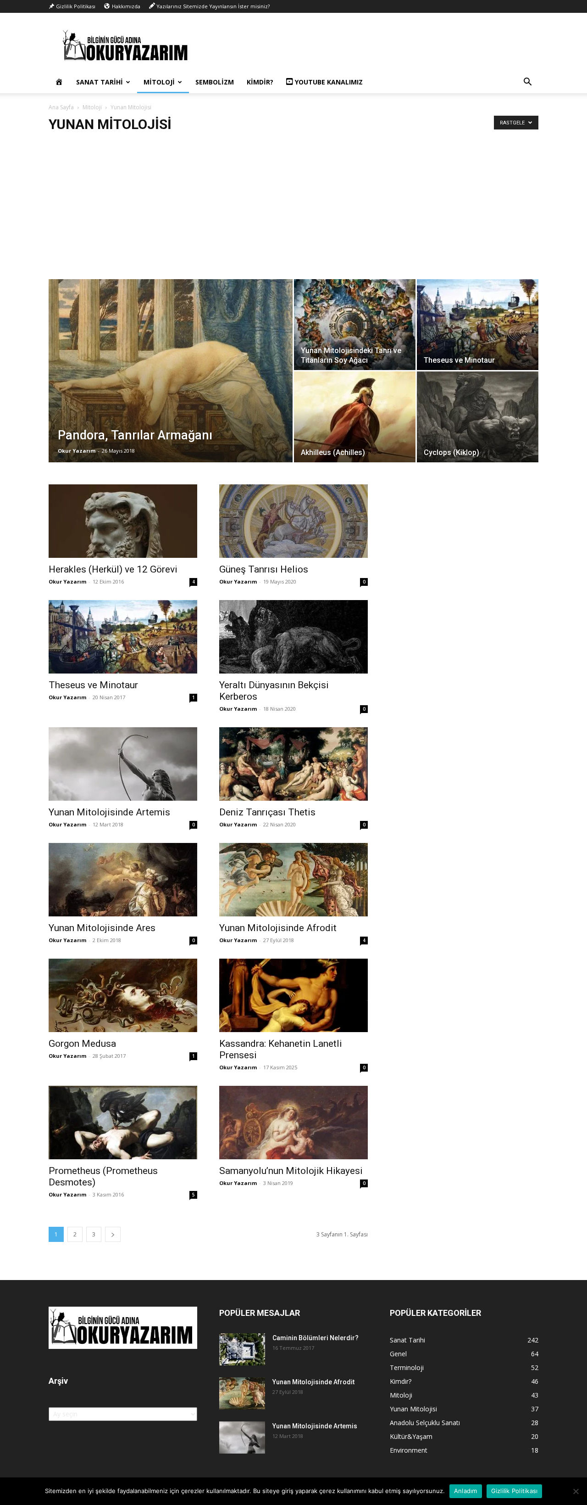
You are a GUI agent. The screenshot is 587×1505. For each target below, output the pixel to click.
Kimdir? (260, 82)
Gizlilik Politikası (514, 1490)
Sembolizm (214, 82)
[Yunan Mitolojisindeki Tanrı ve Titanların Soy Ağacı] (354, 324)
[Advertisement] (293, 210)
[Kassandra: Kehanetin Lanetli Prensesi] (293, 995)
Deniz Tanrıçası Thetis (267, 812)
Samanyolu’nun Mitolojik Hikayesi (291, 1170)
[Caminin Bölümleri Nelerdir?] (242, 1349)
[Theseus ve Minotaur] (477, 324)
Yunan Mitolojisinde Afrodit (278, 927)
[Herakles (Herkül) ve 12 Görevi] (123, 521)
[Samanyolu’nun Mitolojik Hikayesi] (293, 1122)
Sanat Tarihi (99, 82)
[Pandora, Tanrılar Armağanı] (171, 385)
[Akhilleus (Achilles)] (354, 416)
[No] (575, 1491)
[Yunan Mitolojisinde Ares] (123, 879)
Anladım (465, 1490)
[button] (527, 83)
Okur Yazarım (76, 450)
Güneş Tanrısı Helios (263, 569)
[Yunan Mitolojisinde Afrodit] (293, 879)
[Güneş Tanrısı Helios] (293, 521)
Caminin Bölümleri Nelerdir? (315, 1338)
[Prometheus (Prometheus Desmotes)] (123, 1122)
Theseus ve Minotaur (93, 685)
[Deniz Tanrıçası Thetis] (293, 764)
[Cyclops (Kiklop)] (477, 416)
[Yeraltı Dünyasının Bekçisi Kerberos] (293, 637)
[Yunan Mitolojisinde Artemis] (123, 764)
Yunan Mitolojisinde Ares (102, 927)
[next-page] (113, 1234)
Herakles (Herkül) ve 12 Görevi (113, 569)
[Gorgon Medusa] (123, 995)
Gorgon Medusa (82, 1043)
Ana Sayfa (61, 107)
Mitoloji (159, 82)
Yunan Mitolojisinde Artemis (109, 812)
